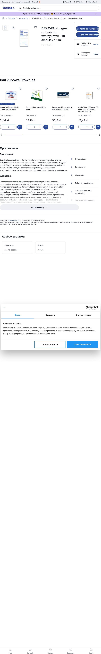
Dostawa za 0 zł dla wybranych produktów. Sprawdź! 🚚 (21, 2)
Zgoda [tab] (17, 315)
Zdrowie (11, 18)
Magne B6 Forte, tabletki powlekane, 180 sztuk (9, 108)
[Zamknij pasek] (95, 13)
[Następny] (99, 135)
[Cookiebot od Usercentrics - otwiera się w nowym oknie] (87, 308)
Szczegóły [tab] (50, 315)
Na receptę (23, 18)
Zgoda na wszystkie (82, 344)
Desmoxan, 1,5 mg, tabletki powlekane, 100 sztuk (62, 108)
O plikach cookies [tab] (83, 315)
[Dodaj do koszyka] (19, 127)
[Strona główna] (3, 18)
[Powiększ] (13, 28)
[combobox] (58, 8)
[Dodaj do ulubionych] (35, 27)
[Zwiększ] (14, 127)
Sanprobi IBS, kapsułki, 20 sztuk (36, 108)
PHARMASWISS (13, 220)
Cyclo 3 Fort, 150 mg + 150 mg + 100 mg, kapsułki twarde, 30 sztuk (88, 109)
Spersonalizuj (49, 344)
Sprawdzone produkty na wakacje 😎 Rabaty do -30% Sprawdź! (49, 14)
